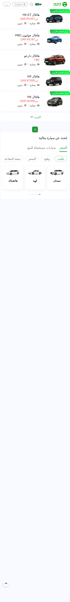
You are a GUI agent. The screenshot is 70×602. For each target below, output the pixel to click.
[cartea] (60, 4)
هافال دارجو (31, 56)
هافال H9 (33, 76)
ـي (6, 4)
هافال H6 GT (31, 15)
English (19, 4)
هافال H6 (33, 97)
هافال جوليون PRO (27, 35)
